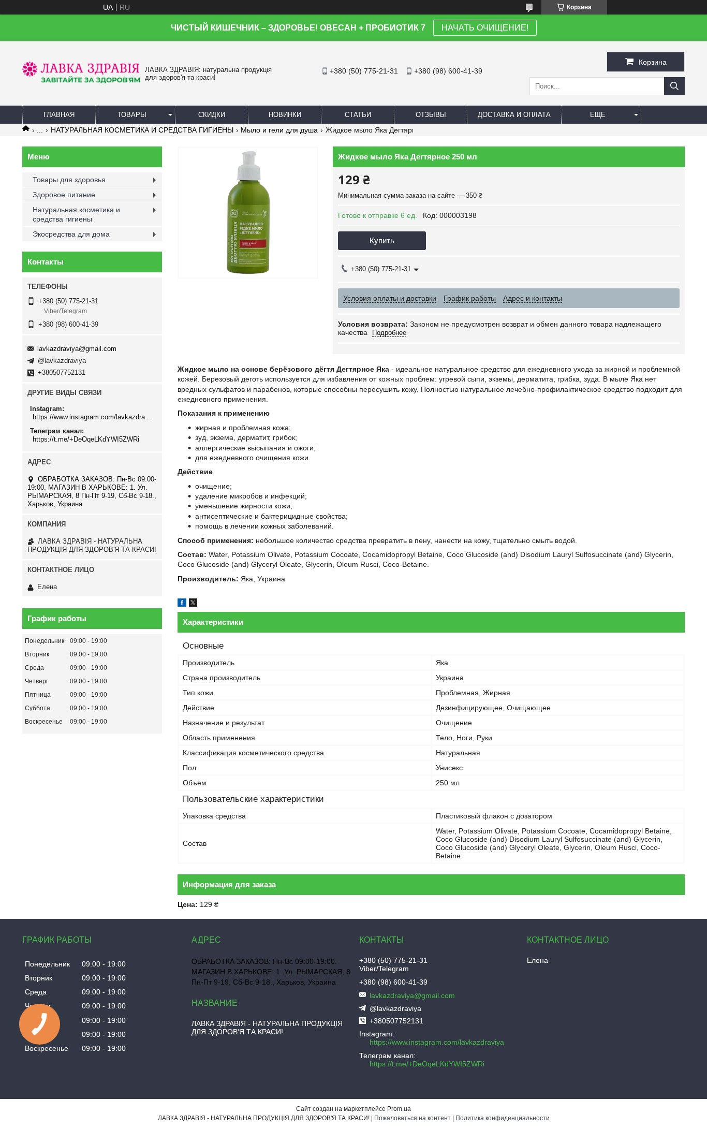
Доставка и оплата (514, 115)
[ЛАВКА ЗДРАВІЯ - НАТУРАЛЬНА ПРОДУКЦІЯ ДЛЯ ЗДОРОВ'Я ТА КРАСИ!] (81, 81)
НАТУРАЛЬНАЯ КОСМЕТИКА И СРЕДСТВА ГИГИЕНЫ (142, 130)
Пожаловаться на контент (412, 1118)
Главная (59, 115)
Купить (382, 240)
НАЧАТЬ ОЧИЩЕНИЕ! (484, 27)
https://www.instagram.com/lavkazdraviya (93, 417)
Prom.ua (399, 1108)
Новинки (285, 115)
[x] (193, 604)
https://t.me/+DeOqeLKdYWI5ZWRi (86, 439)
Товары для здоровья (69, 179)
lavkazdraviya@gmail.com (76, 349)
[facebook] (182, 604)
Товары (131, 115)
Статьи (358, 115)
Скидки (211, 115)
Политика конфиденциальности (502, 1118)
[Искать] (674, 86)
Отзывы (431, 115)
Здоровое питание (64, 195)
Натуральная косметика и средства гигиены (76, 214)
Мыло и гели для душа (279, 130)
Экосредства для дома (71, 234)
